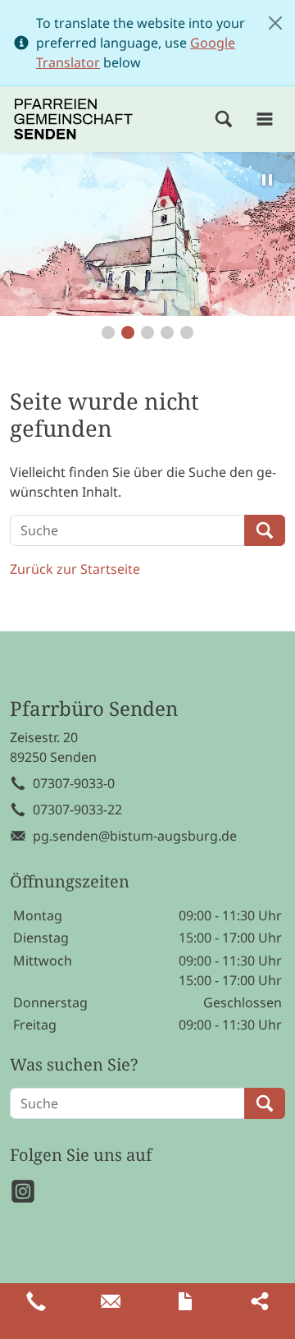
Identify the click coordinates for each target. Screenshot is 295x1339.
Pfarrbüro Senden (94, 709)
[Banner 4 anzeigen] (167, 332)
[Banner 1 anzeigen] (108, 332)
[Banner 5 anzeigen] (186, 332)
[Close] (275, 23)
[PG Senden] (73, 119)
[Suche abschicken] (264, 530)
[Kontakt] (185, 1301)
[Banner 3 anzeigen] (147, 332)
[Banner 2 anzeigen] (127, 332)
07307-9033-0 (74, 783)
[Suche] (224, 119)
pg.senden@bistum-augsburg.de (135, 836)
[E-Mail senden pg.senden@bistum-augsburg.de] (111, 1301)
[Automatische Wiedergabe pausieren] (267, 180)
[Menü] (264, 119)
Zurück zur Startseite (75, 569)
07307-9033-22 (77, 809)
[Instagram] (23, 1191)
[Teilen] (260, 1301)
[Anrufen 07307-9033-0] (36, 1301)
